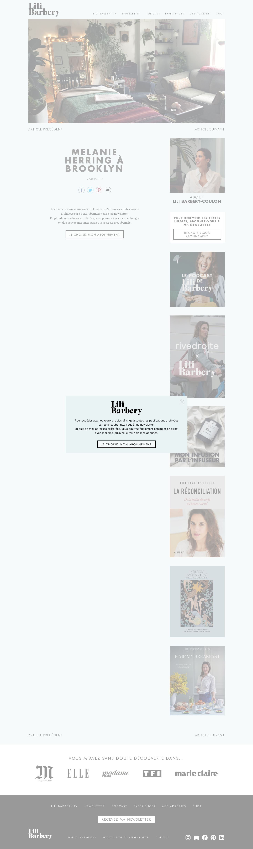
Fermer (182, 402)
